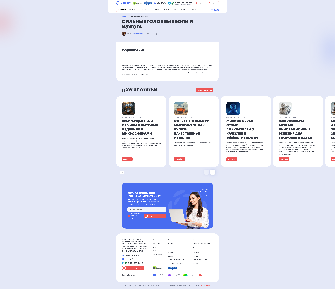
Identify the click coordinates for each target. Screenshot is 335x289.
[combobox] (130, 209)
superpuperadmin (137, 33)
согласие (136, 213)
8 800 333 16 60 (183, 3)
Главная (124, 16)
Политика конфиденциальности (180, 285)
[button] (212, 172)
